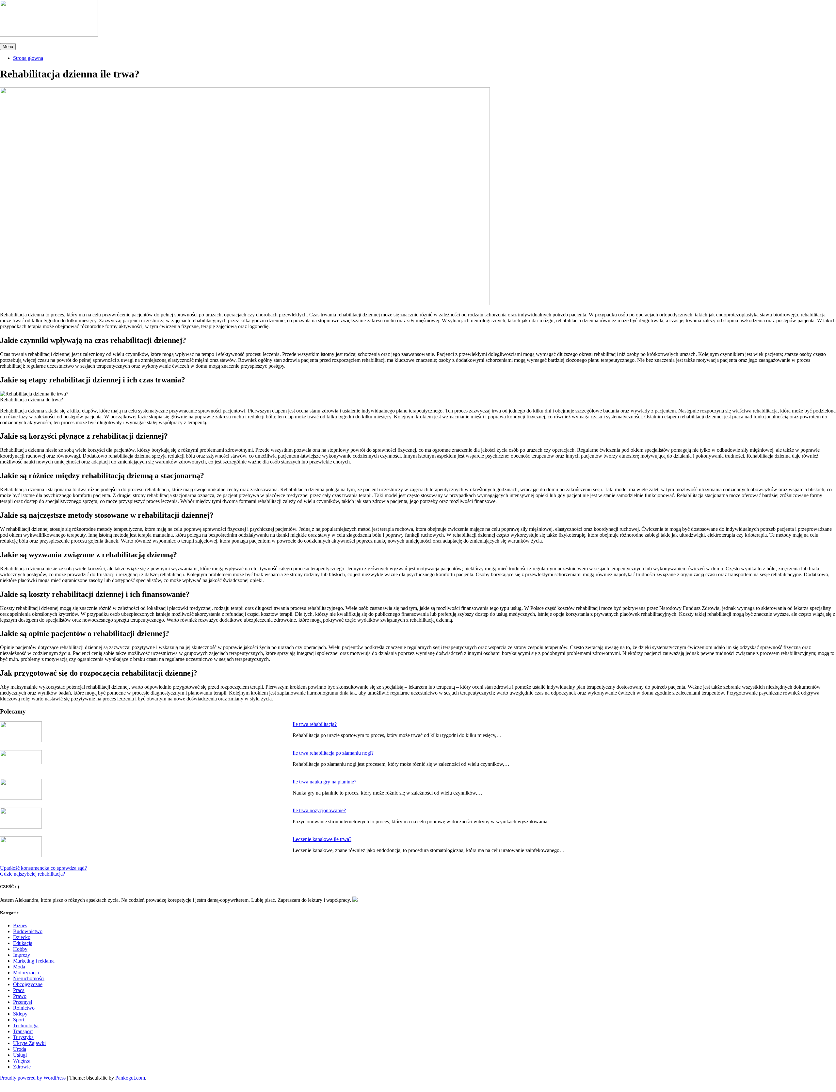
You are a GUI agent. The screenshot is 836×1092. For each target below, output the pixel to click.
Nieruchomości (28, 978)
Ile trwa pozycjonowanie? (319, 810)
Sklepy (20, 1013)
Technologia (26, 1025)
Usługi (20, 1055)
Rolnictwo (24, 1008)
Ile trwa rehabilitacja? (315, 724)
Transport (23, 1031)
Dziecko (21, 937)
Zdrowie (22, 1066)
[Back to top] (4, 1088)
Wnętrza (21, 1061)
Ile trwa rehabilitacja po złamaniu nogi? (333, 753)
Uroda (19, 1049)
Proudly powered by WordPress (33, 1078)
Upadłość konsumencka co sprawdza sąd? (43, 868)
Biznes (20, 925)
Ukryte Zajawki (29, 1043)
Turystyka (23, 1037)
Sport (18, 1019)
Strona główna (28, 58)
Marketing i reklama (34, 961)
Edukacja (22, 943)
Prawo (19, 996)
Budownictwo (27, 931)
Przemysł (22, 1002)
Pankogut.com (130, 1078)
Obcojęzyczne (27, 984)
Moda (19, 966)
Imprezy (21, 955)
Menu (8, 46)
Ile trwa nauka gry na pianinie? (324, 781)
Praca (18, 990)
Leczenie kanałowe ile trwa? (322, 839)
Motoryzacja (26, 972)
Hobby (20, 949)
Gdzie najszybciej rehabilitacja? (32, 874)
